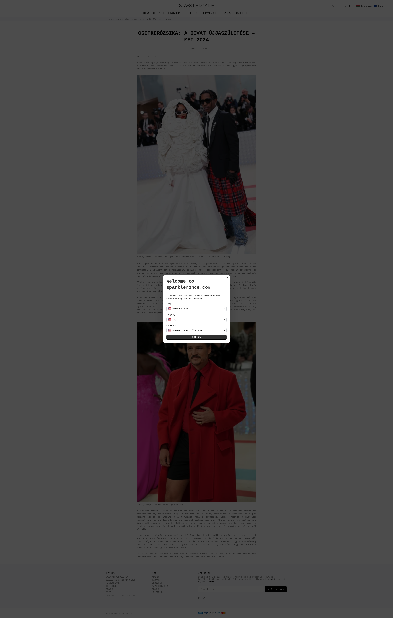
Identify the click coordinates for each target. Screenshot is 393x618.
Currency (171, 325)
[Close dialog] (227, 277)
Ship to (170, 304)
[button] (196, 308)
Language (171, 314)
